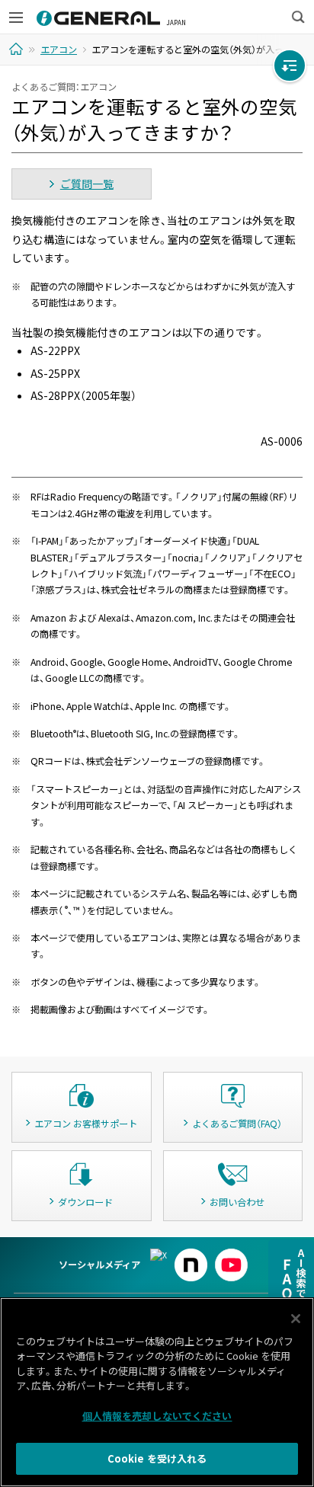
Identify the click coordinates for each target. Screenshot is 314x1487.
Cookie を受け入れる (157, 1458)
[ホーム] (18, 49)
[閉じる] (295, 1318)
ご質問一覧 (87, 183)
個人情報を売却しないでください (157, 1416)
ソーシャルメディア (99, 1264)
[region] (157, 1392)
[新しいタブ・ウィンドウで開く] (158, 1255)
